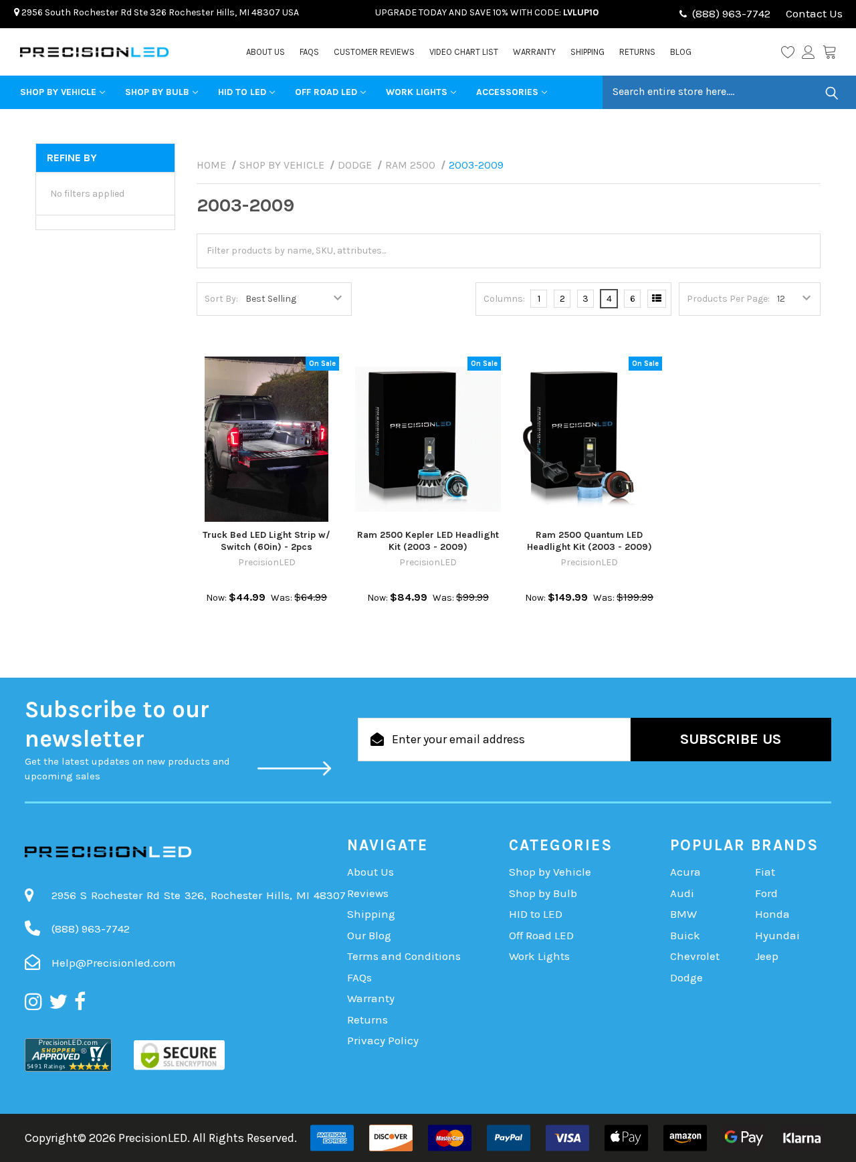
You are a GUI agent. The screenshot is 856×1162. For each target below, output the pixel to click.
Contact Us (813, 13)
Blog (680, 52)
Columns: (504, 298)
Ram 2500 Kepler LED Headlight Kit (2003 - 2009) (428, 541)
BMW (683, 914)
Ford (766, 893)
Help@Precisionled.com (113, 962)
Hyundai (777, 935)
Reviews (368, 893)
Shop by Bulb (157, 92)
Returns (637, 52)
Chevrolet (695, 956)
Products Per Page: (728, 298)
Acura (685, 871)
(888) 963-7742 (731, 13)
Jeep (766, 956)
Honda (772, 914)
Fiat (765, 871)
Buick (685, 935)
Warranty (534, 52)
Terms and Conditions (404, 956)
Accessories (507, 92)
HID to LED (242, 92)
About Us (265, 52)
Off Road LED (326, 92)
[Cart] (829, 52)
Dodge (686, 977)
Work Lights (416, 92)
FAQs (309, 52)
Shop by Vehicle (58, 92)
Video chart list (463, 52)
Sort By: (221, 298)
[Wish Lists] (791, 52)
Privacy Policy (383, 1040)
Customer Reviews (374, 52)
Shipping (587, 52)
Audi (682, 893)
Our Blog (369, 935)
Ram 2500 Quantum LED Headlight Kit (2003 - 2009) (589, 541)
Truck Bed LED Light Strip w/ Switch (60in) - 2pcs (266, 541)
